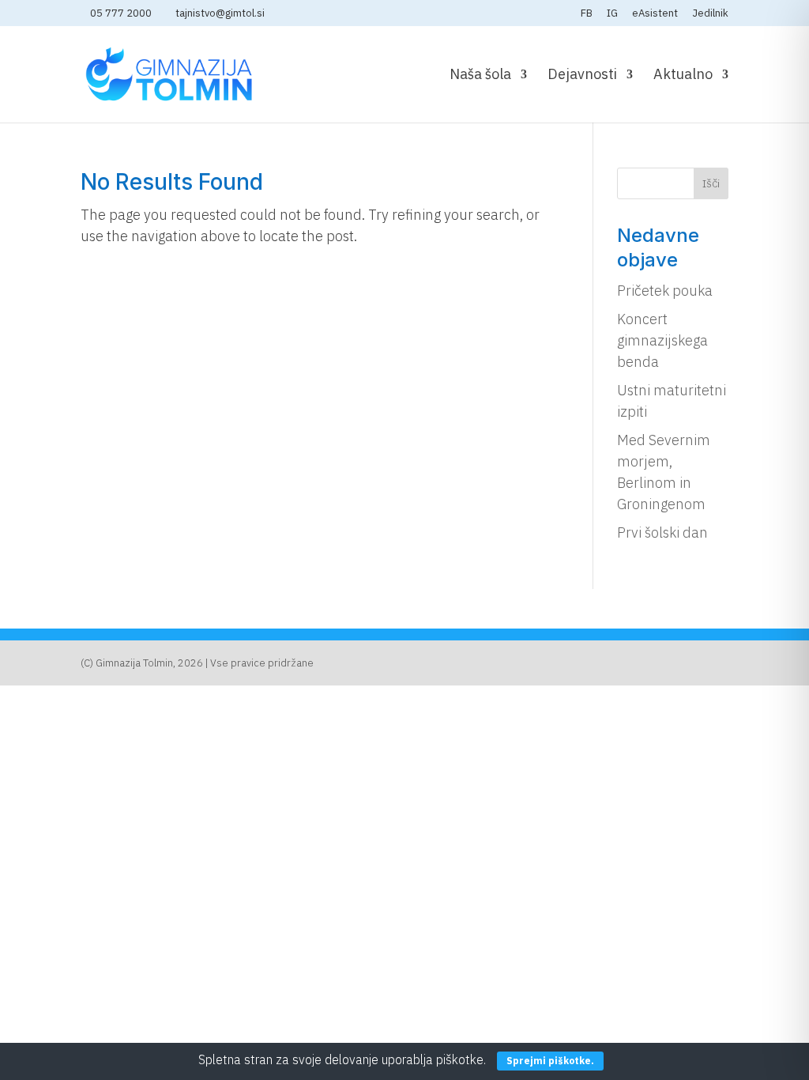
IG (612, 14)
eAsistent (655, 14)
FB (587, 14)
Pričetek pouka (665, 290)
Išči (711, 183)
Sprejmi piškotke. (550, 1061)
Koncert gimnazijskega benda (662, 340)
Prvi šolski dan (662, 532)
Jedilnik (710, 14)
